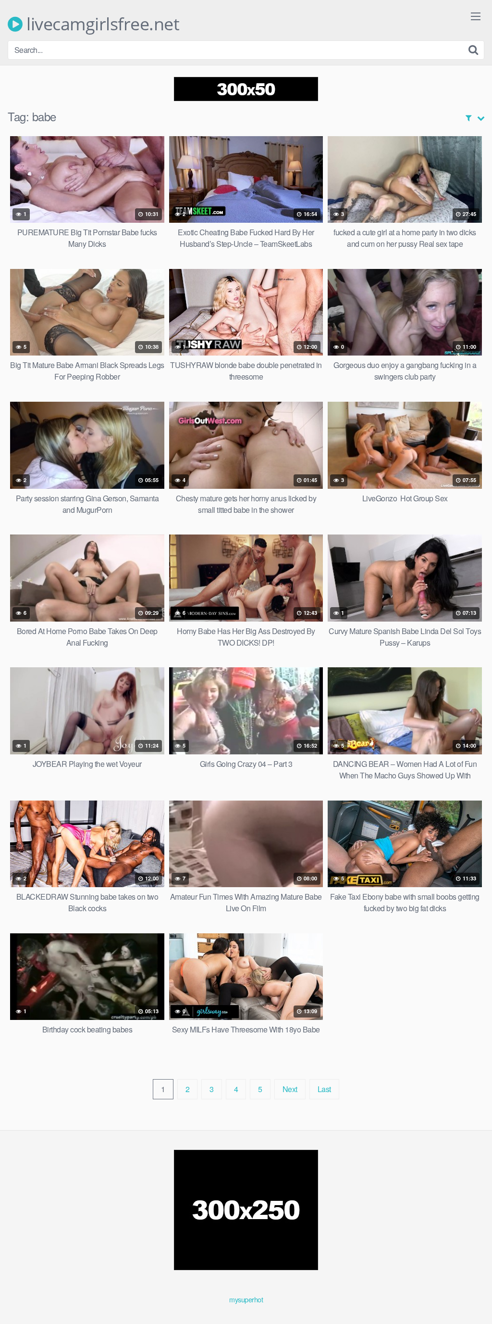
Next (290, 1089)
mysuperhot (246, 1299)
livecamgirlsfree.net (101, 24)
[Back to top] (465, 1293)
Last (324, 1089)
